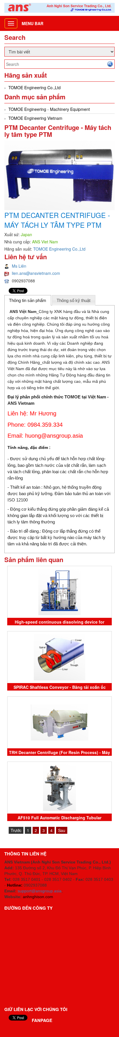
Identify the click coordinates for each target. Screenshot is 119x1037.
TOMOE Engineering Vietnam (35, 118)
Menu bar (32, 23)
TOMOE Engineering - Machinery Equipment (49, 109)
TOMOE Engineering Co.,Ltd (34, 87)
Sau (61, 830)
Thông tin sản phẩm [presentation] (27, 300)
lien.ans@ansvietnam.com (36, 273)
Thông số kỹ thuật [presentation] (73, 300)
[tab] (27, 300)
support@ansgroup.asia (40, 891)
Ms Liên (19, 266)
